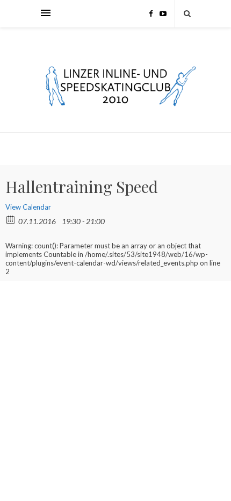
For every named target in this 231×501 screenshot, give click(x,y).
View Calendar (28, 207)
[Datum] (11, 219)
